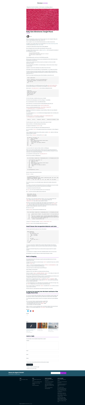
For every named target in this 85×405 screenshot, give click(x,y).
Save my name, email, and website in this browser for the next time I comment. (38, 362)
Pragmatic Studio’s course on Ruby (38, 44)
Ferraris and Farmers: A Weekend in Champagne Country (62, 396)
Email (27, 354)
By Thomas (30, 36)
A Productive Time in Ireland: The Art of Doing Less (62, 391)
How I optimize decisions (61, 387)
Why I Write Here (39, 328)
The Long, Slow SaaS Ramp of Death (37, 381)
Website (27, 358)
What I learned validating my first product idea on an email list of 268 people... (49, 385)
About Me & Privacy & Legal (28, 403)
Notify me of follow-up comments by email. (33, 366)
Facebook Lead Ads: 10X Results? (49, 381)
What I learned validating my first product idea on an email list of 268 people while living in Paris (30, 329)
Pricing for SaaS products (35, 385)
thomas (42, 3)
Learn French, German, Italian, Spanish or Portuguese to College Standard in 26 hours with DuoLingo (62, 398)
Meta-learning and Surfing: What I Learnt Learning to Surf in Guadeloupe (53, 329)
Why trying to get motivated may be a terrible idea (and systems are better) (62, 385)
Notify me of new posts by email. (31, 368)
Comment (27, 340)
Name (27, 350)
